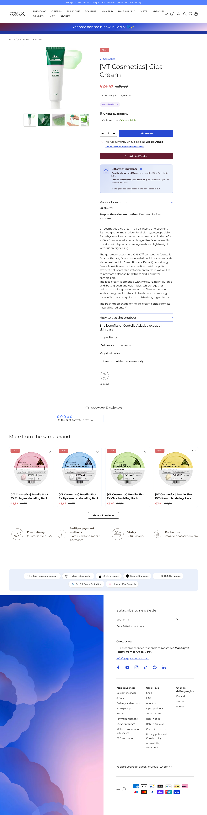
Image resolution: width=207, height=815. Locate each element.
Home (12, 39)
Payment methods (127, 718)
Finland (180, 696)
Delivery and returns (128, 703)
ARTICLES (158, 11)
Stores (120, 698)
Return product (155, 723)
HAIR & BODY (126, 11)
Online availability (115, 113)
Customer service (126, 692)
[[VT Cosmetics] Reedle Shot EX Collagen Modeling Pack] (31, 469)
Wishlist (121, 713)
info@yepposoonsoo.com (132, 658)
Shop (149, 692)
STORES (65, 16)
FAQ (148, 698)
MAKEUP (107, 11)
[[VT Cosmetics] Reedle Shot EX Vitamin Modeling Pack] (176, 469)
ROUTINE (91, 11)
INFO (52, 16)
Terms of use (153, 713)
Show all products (103, 515)
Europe (180, 706)
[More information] (140, 168)
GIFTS (143, 11)
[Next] (84, 77)
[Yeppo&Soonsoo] (52, 705)
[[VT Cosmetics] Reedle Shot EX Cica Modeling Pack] (128, 469)
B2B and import (125, 738)
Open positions (154, 708)
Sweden (180, 701)
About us (151, 703)
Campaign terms (155, 729)
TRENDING (39, 11)
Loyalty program (125, 723)
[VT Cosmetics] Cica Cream (30, 39)
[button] (195, 13)
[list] (56, 78)
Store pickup (123, 708)
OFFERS (56, 11)
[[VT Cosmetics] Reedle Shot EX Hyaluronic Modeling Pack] (79, 469)
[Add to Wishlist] (49, 451)
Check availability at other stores (124, 146)
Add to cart (146, 133)
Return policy (153, 718)
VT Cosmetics (107, 58)
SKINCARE (73, 11)
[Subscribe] (174, 620)
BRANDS (38, 16)
